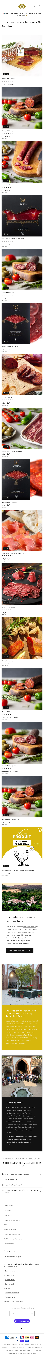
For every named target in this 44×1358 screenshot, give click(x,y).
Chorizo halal (9, 1275)
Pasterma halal (10, 1297)
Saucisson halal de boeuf (8, 292)
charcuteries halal (29, 927)
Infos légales (8, 1215)
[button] (4, 6)
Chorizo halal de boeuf (8, 131)
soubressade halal (7, 397)
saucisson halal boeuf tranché (10, 346)
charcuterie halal (20, 1024)
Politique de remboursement (13, 1239)
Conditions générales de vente (17, 1353)
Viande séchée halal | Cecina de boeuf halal (14, 553)
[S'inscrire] (32, 1313)
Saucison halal (10, 1271)
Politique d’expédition (26, 1350)
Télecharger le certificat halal (19, 950)
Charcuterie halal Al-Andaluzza (15, 1344)
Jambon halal (10, 1280)
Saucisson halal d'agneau (9, 765)
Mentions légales (32, 1353)
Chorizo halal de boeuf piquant (10, 819)
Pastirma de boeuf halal (8, 607)
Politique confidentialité (12, 1220)
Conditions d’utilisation (11, 1350)
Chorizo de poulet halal (8, 661)
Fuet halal (8, 1288)
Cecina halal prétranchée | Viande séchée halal (15, 238)
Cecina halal (9, 1284)
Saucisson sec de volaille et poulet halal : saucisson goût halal (19, 870)
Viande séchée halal (12, 1293)
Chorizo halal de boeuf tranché (10, 502)
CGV (5, 1225)
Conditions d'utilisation (12, 1234)
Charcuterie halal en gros (12, 1257)
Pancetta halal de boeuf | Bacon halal (12, 451)
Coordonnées (37, 1350)
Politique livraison (10, 1229)
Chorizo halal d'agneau (8, 712)
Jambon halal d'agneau (8, 78)
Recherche (7, 1211)
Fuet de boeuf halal (7, 185)
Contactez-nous (9, 1244)
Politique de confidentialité (34, 1347)
